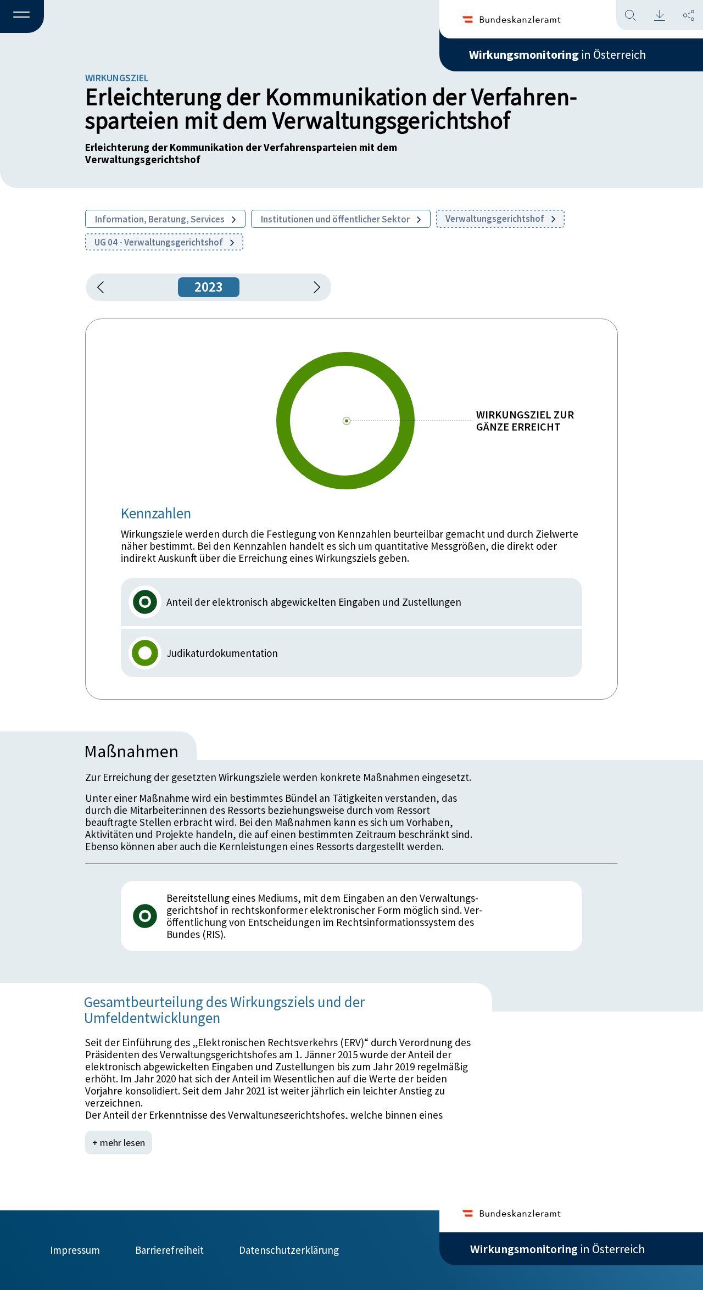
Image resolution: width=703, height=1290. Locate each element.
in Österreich (557, 54)
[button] (22, 17)
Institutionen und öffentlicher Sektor (336, 219)
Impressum (75, 1250)
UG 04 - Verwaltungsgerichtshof (159, 242)
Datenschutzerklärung (289, 1250)
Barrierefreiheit (169, 1250)
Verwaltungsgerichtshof (495, 219)
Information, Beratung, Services (160, 219)
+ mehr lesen (118, 1142)
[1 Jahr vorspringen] (313, 287)
